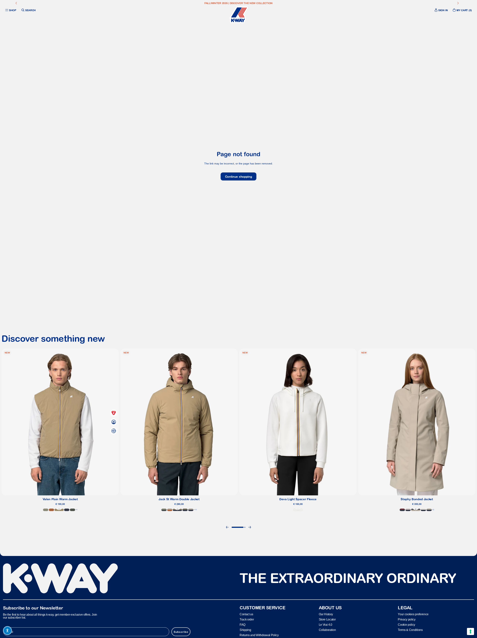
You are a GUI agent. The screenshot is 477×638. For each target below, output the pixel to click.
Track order (247, 619)
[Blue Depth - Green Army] (185, 509)
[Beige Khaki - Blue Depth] (177, 509)
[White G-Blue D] (423, 509)
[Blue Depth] (67, 509)
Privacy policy (407, 619)
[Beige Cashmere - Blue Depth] (415, 509)
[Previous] (227, 527)
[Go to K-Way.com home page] (238, 14)
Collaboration (327, 629)
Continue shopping (238, 176)
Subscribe (181, 631)
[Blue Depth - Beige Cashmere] (191, 509)
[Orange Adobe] (51, 509)
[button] (7, 630)
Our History (326, 614)
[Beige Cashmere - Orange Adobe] (170, 509)
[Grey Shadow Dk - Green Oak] (164, 509)
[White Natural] (298, 509)
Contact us (246, 614)
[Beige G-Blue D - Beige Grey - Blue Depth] (429, 509)
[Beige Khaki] (59, 509)
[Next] (250, 527)
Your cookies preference (413, 614)
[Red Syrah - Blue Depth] (402, 509)
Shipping (245, 629)
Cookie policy (406, 624)
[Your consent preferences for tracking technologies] (470, 631)
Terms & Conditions (410, 629)
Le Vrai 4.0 (325, 624)
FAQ (242, 624)
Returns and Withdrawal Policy (259, 635)
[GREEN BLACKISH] (72, 509)
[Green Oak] (45, 509)
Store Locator (327, 619)
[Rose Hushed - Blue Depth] (408, 509)
